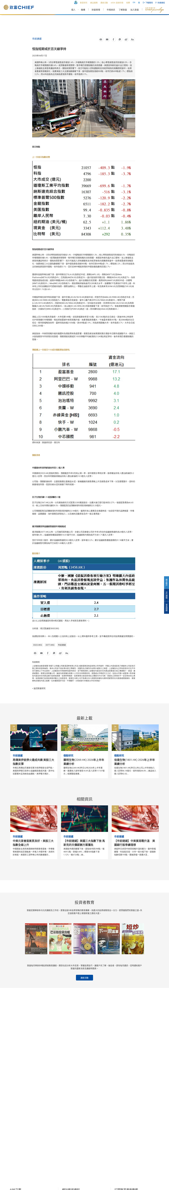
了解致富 (123, 10)
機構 (83, 10)
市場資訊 (111, 10)
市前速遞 (62, 645)
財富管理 (96, 10)
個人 (73, 10)
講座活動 (84, 978)
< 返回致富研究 (39, 688)
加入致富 (134, 10)
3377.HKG (50, 645)
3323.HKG (37, 645)
